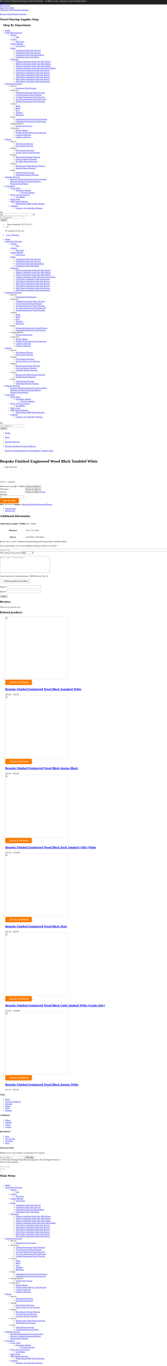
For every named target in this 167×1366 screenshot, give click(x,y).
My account (10, 1139)
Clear (43, 492)
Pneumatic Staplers (23, 1345)
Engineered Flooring (13, 1238)
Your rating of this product (11, 553)
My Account (5, 5)
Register (16, 235)
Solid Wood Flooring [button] (13, 33)
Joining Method (16, 1198)
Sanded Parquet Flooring (26, 168)
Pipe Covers (15, 199)
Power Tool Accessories (20, 1349)
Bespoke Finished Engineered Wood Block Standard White (43, 689)
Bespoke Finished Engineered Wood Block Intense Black (41, 768)
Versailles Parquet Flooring (26, 161)
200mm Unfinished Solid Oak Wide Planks (33, 66)
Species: (3, 492)
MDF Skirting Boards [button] (19, 201)
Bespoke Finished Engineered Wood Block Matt (36, 926)
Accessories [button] (10, 186)
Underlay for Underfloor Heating (29, 208)
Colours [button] (13, 39)
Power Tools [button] (15, 188)
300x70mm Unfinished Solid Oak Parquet (33, 75)
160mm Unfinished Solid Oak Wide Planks (33, 61)
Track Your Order (7, 8)
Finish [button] (12, 48)
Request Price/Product (19, 184)
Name (3, 587)
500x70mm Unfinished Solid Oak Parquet (33, 81)
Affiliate (8, 1122)
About (7, 1120)
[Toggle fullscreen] (6, 1166)
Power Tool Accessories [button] (20, 195)
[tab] (86, 508)
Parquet (8, 1294)
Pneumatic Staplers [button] (23, 190)
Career (8, 1125)
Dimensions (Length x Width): (12, 486)
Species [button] (13, 35)
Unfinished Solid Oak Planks (27, 57)
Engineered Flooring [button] (13, 84)
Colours (13, 1194)
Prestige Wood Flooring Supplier (13, 14)
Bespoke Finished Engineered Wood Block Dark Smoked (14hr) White (50, 847)
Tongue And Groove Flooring (28, 153)
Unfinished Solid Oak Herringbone (30, 55)
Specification (10, 508)
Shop (7, 1143)
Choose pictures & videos (16, 581)
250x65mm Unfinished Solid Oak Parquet (33, 73)
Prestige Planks (22, 130)
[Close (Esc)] (1, 1166)
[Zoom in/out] (9, 1166)
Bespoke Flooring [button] (12, 177)
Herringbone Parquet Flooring (28, 157)
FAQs (7, 1108)
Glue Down (20, 46)
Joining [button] (13, 148)
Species (13, 1190)
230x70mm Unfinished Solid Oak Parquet (33, 70)
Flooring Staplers (28, 193)
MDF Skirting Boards (19, 1356)
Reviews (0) (10, 511)
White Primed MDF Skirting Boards (30, 204)
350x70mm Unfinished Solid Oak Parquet (33, 77)
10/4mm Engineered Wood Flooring (30, 101)
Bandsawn (20, 115)
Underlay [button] (14, 206)
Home (7, 30)
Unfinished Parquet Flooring (27, 175)
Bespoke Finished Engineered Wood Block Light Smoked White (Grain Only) (55, 1005)
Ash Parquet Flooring (24, 144)
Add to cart (9, 501)
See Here (3, 3)
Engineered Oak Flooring (26, 88)
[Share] (4, 1166)
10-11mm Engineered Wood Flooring (31, 99)
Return (8, 1106)
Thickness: (4, 489)
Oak (17, 37)
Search (3, 220)
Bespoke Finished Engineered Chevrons (28, 179)
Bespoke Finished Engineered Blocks (25, 181)
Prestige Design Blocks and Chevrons (31, 133)
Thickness (14, 1214)
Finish (12, 1203)
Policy (7, 1099)
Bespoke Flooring (12, 1332)
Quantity (3, 494)
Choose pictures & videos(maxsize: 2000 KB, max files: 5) (24, 576)
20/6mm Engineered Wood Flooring (30, 93)
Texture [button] (13, 164)
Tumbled (19, 113)
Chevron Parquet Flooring (26, 159)
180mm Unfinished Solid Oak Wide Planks (33, 64)
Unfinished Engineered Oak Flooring (31, 121)
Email (3, 592)
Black (18, 108)
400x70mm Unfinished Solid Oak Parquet (33, 79)
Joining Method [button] (16, 44)
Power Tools (15, 1343)
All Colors (20, 41)
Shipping (9, 1104)
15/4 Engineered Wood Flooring (29, 95)
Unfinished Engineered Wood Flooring (31, 119)
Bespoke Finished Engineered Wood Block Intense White (41, 1084)
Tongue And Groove (24, 126)
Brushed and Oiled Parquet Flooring (30, 166)
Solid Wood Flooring (13, 1187)
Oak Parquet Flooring (24, 146)
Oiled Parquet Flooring (25, 173)
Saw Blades (20, 197)
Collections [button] (15, 128)
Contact (8, 1127)
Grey (18, 110)
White (18, 106)
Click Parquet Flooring (25, 150)
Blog (7, 1136)
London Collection (23, 135)
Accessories (10, 1341)
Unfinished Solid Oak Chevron (28, 53)
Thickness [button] (14, 59)
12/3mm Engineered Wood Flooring (30, 97)
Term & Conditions (13, 1102)
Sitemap (8, 1110)
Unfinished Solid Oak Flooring (28, 50)
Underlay (14, 1361)
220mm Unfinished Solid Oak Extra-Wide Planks (36, 68)
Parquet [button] (8, 139)
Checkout (9, 1141)
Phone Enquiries (14, 224)
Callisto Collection (23, 137)
